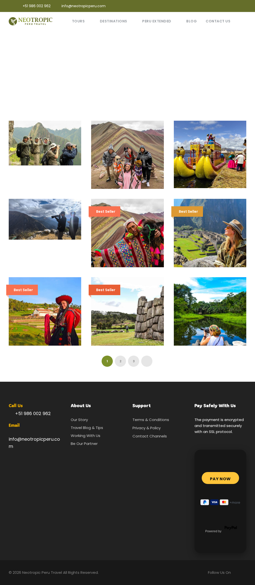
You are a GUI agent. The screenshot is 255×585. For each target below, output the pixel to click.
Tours (78, 21)
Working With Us (85, 435)
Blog (191, 21)
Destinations (113, 21)
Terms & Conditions (150, 419)
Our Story (79, 419)
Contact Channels (149, 436)
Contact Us (218, 21)
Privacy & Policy (146, 427)
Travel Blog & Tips (87, 427)
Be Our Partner (84, 443)
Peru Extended (156, 21)
